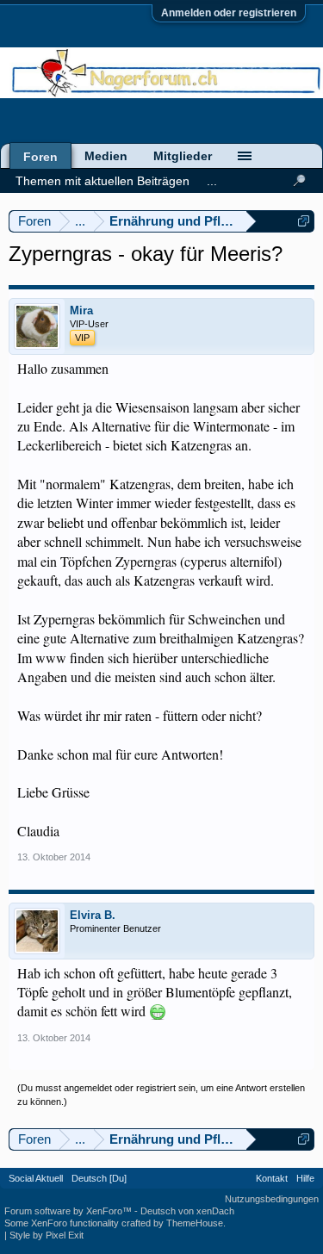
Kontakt (272, 1178)
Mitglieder (182, 156)
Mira (81, 310)
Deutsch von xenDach (187, 1211)
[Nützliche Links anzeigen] (303, 221)
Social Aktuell (36, 1178)
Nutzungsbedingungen (272, 1199)
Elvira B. (92, 915)
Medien (105, 156)
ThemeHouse (194, 1223)
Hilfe (305, 1178)
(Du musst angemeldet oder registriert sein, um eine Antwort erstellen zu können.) (161, 1095)
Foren (40, 157)
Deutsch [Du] (99, 1178)
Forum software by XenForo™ (69, 1211)
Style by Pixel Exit (46, 1235)
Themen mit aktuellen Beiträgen (102, 181)
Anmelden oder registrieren (228, 13)
